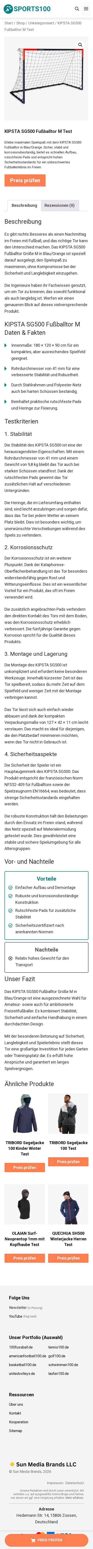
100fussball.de (21, 1347)
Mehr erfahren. (75, 1497)
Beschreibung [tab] (24, 205)
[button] (80, 45)
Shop (20, 23)
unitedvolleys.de (22, 1373)
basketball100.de (22, 1365)
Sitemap (15, 1430)
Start (9, 23)
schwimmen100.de (63, 1365)
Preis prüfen (25, 180)
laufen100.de (58, 1373)
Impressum (55, 1483)
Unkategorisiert (41, 23)
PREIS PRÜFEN (49, 1540)
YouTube (15, 1316)
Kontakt (15, 1413)
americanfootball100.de (27, 1356)
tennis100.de (58, 1347)
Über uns (16, 1404)
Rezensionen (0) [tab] (59, 205)
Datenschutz (74, 1483)
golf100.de (56, 1356)
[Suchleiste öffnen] (76, 9)
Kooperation (18, 1422)
